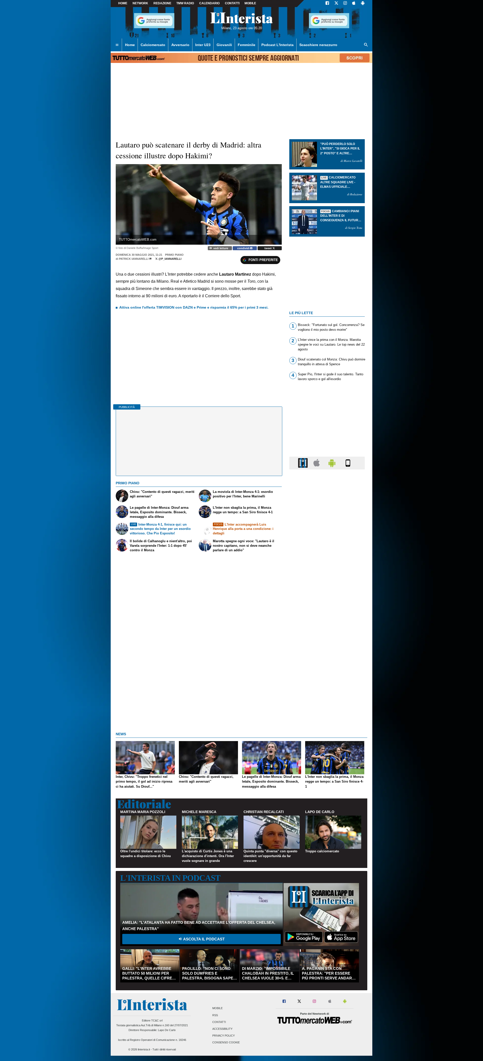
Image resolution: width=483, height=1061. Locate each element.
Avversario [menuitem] (180, 45)
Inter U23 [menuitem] (203, 45)
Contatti (219, 1021)
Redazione (162, 3)
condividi (243, 248)
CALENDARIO (209, 3)
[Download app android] (362, 3)
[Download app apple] (354, 3)
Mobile (217, 1008)
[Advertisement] (327, 668)
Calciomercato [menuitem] (153, 45)
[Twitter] (336, 3)
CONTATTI (232, 3)
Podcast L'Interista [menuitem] (277, 45)
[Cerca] (366, 45)
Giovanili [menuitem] (224, 45)
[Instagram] (345, 3)
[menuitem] (117, 45)
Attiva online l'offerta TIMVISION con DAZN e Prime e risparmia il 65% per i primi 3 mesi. (193, 307)
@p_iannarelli (169, 258)
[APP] (303, 463)
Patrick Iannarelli (133, 258)
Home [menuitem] (130, 45)
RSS (215, 1015)
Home (122, 3)
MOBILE (250, 3)
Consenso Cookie (226, 1042)
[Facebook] (327, 3)
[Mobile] (348, 463)
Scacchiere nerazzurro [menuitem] (318, 45)
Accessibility (222, 1028)
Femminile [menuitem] (246, 45)
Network (140, 3)
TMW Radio (185, 3)
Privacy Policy (223, 1035)
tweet (268, 248)
